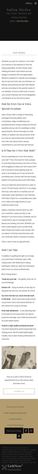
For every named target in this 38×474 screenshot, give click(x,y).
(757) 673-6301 (22, 21)
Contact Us (19, 391)
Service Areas (14, 430)
